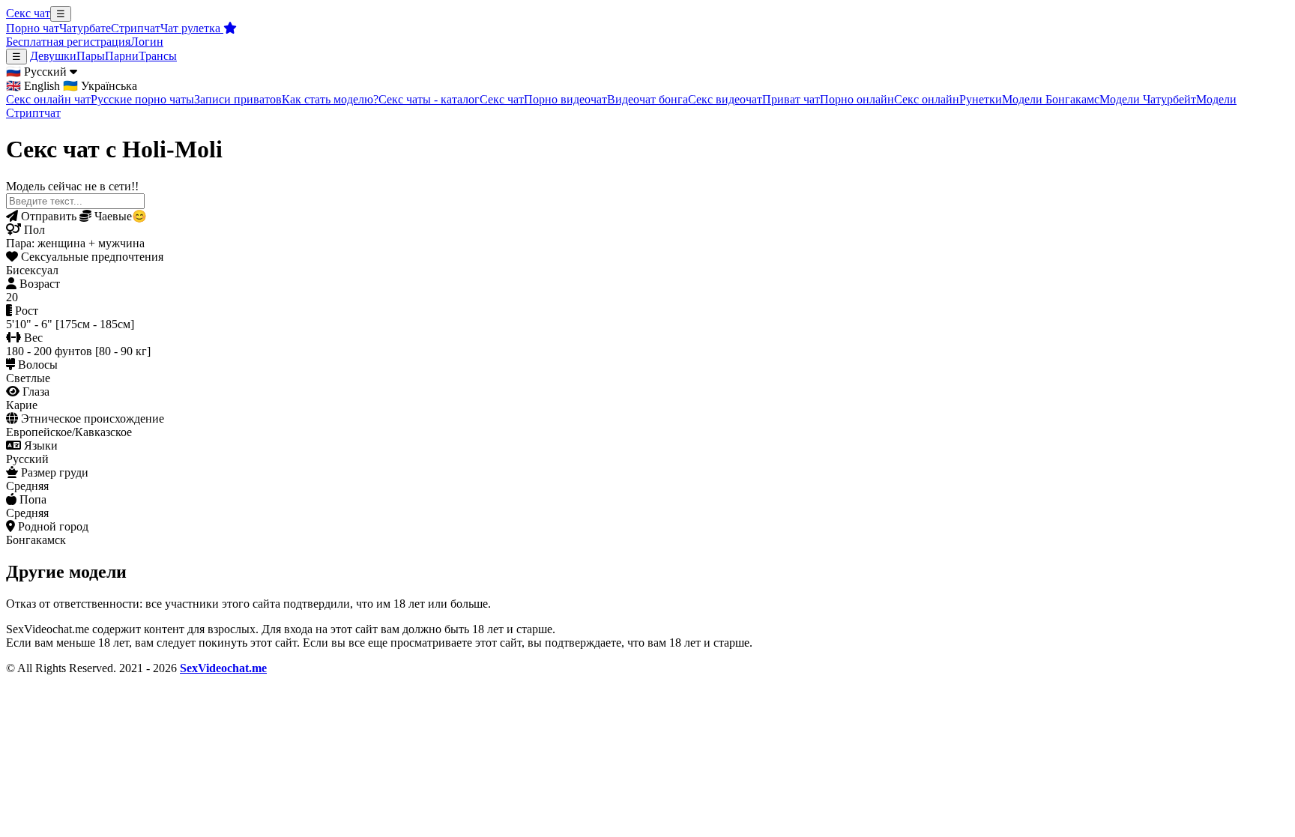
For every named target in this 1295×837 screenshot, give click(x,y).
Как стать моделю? (330, 99)
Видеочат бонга (647, 99)
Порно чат (32, 28)
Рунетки (980, 99)
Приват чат (791, 99)
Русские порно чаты (142, 99)
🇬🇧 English (33, 85)
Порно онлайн (857, 99)
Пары (90, 55)
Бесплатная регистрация (68, 41)
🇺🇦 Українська (100, 85)
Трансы (158, 55)
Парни (122, 55)
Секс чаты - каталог (429, 99)
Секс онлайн (926, 99)
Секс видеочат (725, 99)
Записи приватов (238, 99)
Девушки (53, 55)
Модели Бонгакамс (1050, 99)
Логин (146, 41)
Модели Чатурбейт (1147, 99)
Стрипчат (135, 28)
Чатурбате (85, 28)
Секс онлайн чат (48, 99)
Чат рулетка (191, 28)
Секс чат (28, 13)
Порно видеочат (565, 99)
